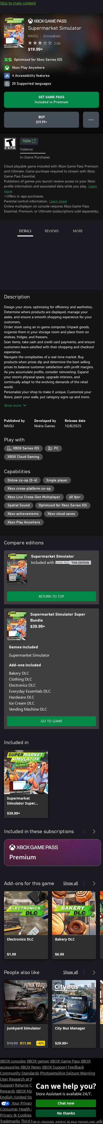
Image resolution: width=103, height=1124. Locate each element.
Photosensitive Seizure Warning (67, 1073)
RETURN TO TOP (51, 596)
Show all (70, 883)
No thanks (66, 1113)
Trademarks (10, 1121)
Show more (12, 405)
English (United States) (19, 1097)
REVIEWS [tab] (51, 230)
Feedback (76, 1067)
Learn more (58, 201)
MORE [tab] (78, 230)
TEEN (26, 141)
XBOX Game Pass (65, 1061)
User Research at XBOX (20, 1079)
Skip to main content (18, 2)
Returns (21, 1085)
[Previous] (84, 831)
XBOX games (38, 1061)
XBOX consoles (13, 1061)
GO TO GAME (51, 721)
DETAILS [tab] (25, 230)
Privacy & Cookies (16, 1115)
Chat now (66, 1103)
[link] (26, 784)
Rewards (7, 1091)
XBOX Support (54, 1067)
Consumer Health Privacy (22, 1109)
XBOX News (30, 1067)
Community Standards (19, 1073)
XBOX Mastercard (31, 1091)
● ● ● (91, 119)
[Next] (94, 831)
